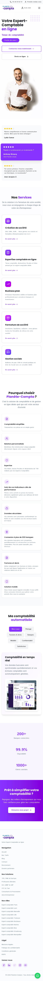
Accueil (4, 852)
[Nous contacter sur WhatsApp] (37, 976)
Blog (3, 859)
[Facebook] (4, 965)
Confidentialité (27, 640)
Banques (30, 635)
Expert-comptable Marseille (11, 911)
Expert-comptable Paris (9, 905)
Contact (4, 862)
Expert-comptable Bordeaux (11, 921)
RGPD (4, 954)
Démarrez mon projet (20, 810)
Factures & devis (15, 635)
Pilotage (28, 629)
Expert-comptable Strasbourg (11, 931)
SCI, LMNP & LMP (7, 885)
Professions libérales (9, 882)
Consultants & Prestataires (11, 892)
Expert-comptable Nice (9, 928)
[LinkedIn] (9, 965)
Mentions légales (7, 944)
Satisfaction (21, 646)
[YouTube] (25, 965)
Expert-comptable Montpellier (11, 935)
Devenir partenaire (8, 868)
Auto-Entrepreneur (8, 895)
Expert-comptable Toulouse (11, 918)
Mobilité (13, 640)
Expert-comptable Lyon (9, 908)
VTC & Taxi (6, 888)
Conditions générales (9, 951)
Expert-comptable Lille (9, 915)
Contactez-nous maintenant (20, 49)
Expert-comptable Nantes (10, 925)
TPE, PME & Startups (9, 878)
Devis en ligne (20, 56)
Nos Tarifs (5, 855)
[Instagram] (20, 965)
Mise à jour (16, 629)
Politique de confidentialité (11, 948)
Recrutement (6, 865)
